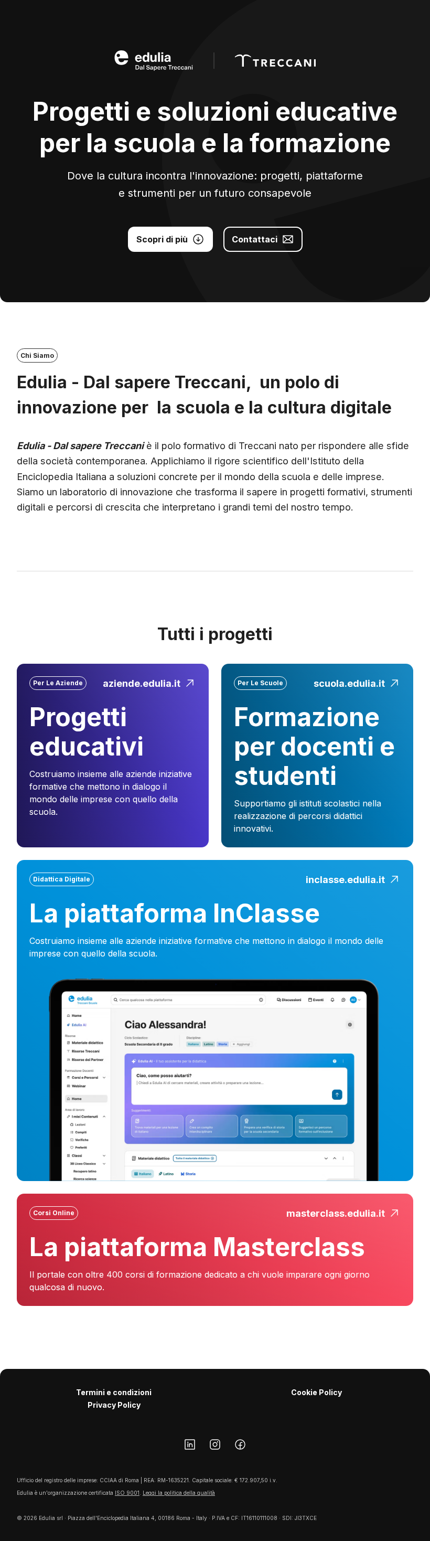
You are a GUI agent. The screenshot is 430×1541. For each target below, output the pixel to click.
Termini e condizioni (114, 1392)
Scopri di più (162, 239)
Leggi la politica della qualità (179, 1493)
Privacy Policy (114, 1404)
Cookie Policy (316, 1392)
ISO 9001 (127, 1493)
